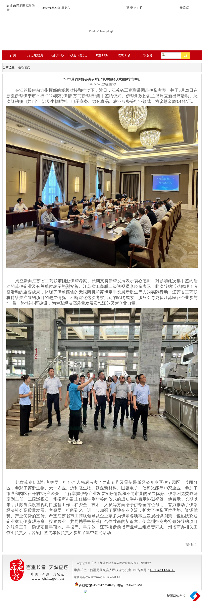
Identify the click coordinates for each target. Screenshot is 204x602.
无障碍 (184, 8)
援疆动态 (24, 67)
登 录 (129, 8)
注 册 (138, 8)
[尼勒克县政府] (102, 49)
